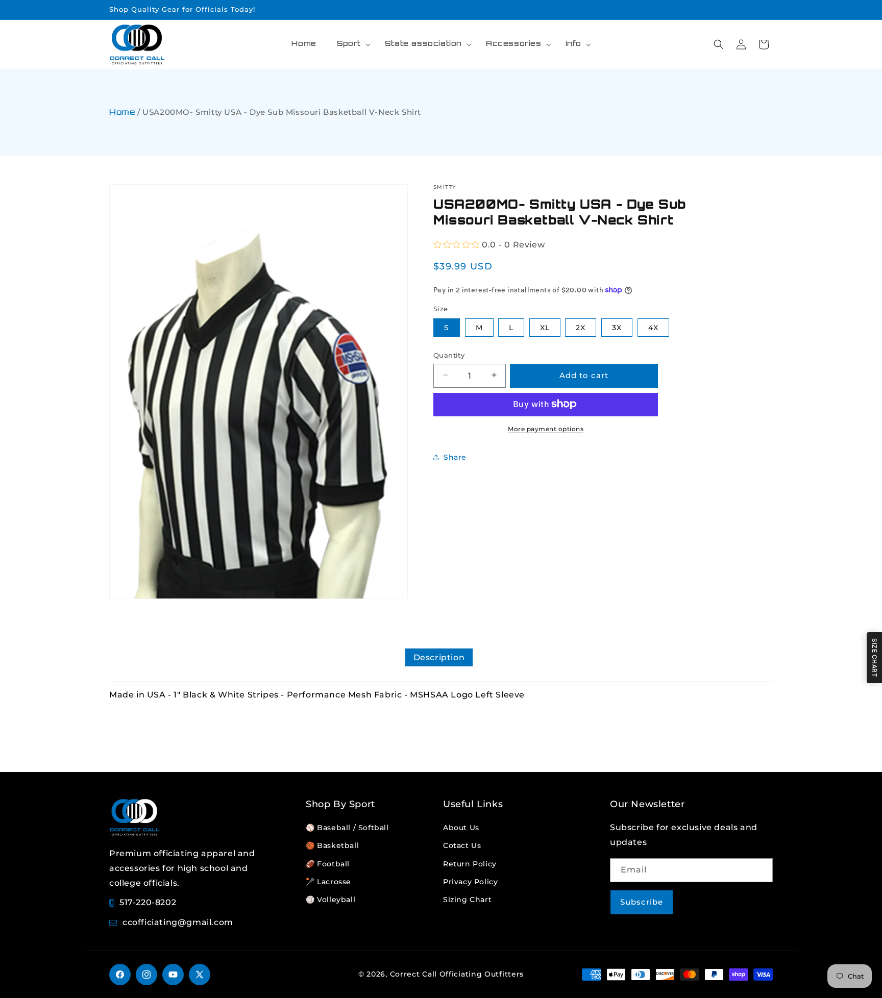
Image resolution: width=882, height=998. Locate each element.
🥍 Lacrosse (328, 881)
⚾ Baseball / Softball (347, 827)
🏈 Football (328, 863)
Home (122, 113)
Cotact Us (462, 845)
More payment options (545, 428)
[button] (351, 44)
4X (653, 327)
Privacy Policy (470, 881)
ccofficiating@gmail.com (177, 922)
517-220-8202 (147, 902)
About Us (461, 827)
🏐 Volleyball (330, 899)
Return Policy (470, 863)
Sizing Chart (467, 899)
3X (617, 327)
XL (545, 327)
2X (580, 327)
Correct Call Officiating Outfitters (457, 974)
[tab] (439, 657)
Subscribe (641, 902)
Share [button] (455, 456)
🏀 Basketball (332, 845)
